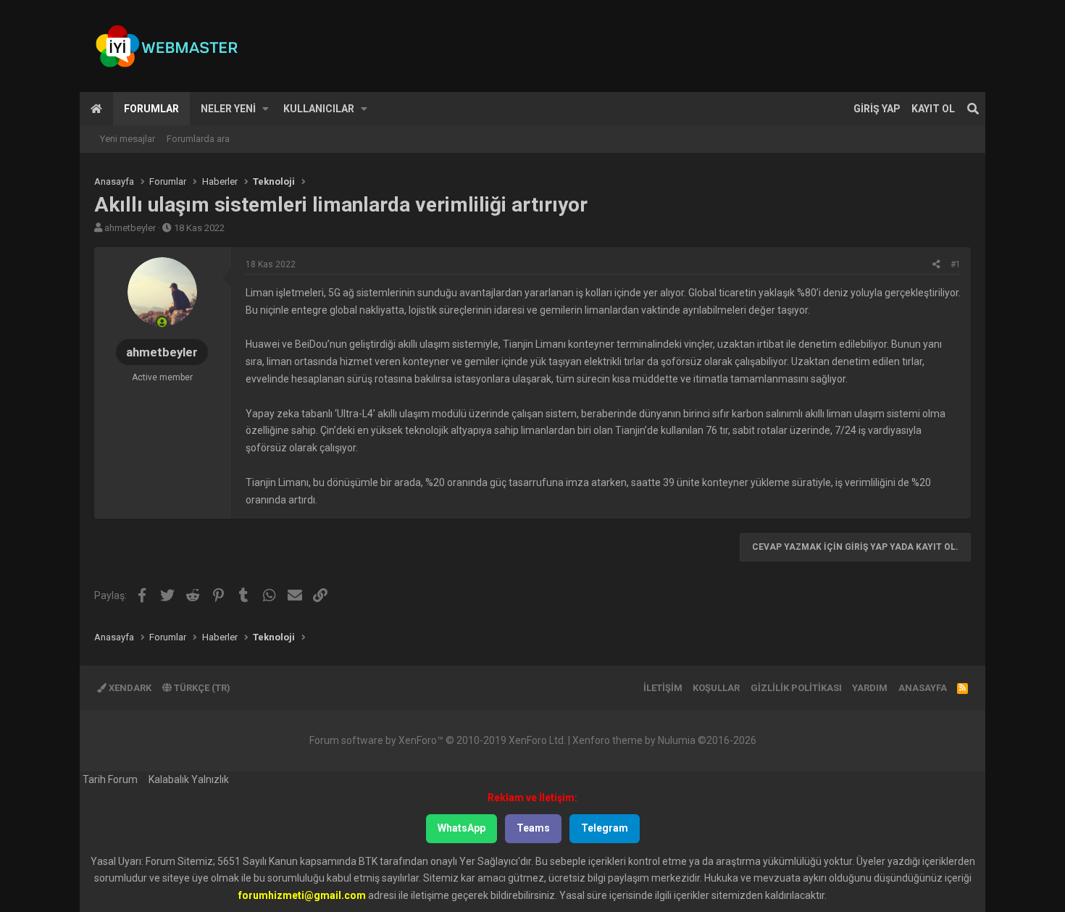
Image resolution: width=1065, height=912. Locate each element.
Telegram (604, 828)
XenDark (128, 687)
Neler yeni (228, 108)
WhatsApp (461, 828)
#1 (956, 264)
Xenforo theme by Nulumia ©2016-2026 (664, 740)
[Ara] (973, 108)
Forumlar (151, 108)
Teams (533, 828)
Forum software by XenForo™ (437, 740)
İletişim (662, 687)
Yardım (870, 687)
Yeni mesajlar (127, 138)
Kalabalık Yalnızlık (189, 779)
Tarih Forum (110, 779)
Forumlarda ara (198, 138)
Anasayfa (96, 108)
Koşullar (716, 687)
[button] (265, 108)
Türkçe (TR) (201, 687)
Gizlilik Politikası (796, 687)
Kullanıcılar (318, 108)
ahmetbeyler (130, 227)
